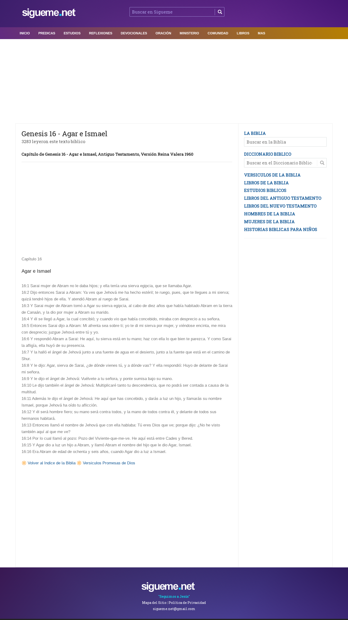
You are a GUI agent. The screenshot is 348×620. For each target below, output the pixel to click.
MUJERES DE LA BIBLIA (269, 221)
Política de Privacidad (187, 602)
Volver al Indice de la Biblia (52, 463)
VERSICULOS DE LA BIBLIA (272, 175)
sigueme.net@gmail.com (174, 608)
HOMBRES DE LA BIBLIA (269, 214)
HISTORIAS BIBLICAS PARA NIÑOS (280, 229)
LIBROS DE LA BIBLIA (266, 183)
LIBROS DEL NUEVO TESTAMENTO (280, 206)
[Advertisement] (174, 80)
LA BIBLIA (255, 133)
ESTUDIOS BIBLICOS (265, 190)
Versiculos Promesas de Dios (109, 463)
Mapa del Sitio (154, 602)
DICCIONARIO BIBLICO (267, 154)
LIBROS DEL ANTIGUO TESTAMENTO (282, 198)
